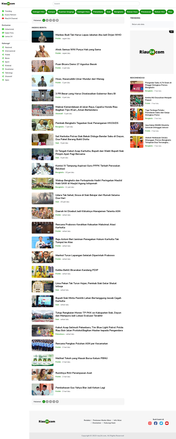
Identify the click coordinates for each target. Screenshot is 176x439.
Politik (7, 54)
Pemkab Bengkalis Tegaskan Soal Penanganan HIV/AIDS (86, 123)
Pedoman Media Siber (102, 420)
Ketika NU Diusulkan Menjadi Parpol (158, 98)
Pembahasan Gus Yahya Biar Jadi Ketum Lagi (80, 387)
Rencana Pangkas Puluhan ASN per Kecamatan (81, 343)
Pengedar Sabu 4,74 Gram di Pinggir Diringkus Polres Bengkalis (158, 85)
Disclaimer (97, 423)
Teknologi (8, 73)
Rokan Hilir (144, 12)
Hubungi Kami (109, 423)
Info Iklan (118, 420)
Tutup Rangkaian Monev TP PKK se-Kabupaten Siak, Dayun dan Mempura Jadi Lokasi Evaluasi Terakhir (88, 314)
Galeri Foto (9, 33)
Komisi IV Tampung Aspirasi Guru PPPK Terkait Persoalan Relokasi (87, 167)
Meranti (164, 12)
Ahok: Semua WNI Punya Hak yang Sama (78, 49)
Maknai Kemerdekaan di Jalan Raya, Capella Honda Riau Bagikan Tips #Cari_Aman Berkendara (86, 108)
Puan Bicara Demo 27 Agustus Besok (76, 64)
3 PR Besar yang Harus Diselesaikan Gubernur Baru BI (85, 93)
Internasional (10, 51)
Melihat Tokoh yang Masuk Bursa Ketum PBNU (81, 358)
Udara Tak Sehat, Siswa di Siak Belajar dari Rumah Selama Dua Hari (87, 197)
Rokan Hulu (117, 12)
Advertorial (9, 29)
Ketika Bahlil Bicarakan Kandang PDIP (76, 270)
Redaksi (87, 420)
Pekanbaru (83, 12)
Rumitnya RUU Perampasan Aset (73, 372)
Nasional (8, 47)
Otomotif (8, 76)
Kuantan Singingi (51, 12)
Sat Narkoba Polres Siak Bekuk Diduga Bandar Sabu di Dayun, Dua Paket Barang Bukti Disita (89, 138)
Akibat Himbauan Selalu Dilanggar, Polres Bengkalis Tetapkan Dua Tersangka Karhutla (158, 140)
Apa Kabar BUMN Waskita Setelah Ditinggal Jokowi (157, 126)
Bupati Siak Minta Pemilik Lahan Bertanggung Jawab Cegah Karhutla (88, 300)
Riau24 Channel (11, 18)
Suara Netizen (10, 15)
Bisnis (7, 58)
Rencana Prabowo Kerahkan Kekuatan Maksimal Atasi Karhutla (85, 226)
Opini (7, 80)
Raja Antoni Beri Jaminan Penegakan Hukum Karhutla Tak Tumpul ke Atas (87, 241)
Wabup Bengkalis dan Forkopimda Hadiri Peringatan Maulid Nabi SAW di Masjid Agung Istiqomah (88, 182)
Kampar (36, 12)
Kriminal (8, 65)
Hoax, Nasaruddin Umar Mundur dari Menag (79, 78)
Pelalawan (131, 12)
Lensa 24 (8, 36)
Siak (93, 12)
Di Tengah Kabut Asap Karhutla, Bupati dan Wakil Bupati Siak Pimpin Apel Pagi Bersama (89, 152)
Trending (8, 11)
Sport (7, 62)
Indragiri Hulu (68, 12)
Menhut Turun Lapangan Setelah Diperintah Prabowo (85, 255)
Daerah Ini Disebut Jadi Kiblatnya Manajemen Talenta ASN (87, 211)
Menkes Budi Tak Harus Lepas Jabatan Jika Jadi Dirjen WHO (88, 34)
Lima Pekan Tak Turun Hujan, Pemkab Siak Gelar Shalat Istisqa (85, 285)
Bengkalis (103, 12)
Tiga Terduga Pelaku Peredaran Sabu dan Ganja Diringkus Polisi (157, 112)
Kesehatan (9, 69)
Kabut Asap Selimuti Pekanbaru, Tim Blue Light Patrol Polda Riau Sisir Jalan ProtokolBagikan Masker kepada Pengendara (89, 329)
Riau (155, 12)
